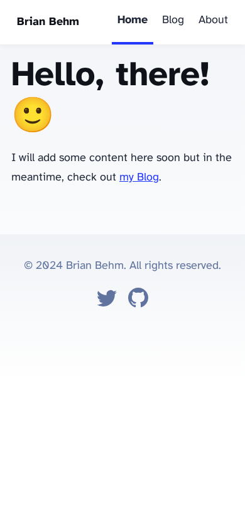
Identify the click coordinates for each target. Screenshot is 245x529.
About (213, 20)
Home (132, 20)
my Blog (139, 178)
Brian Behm (48, 22)
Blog (173, 20)
